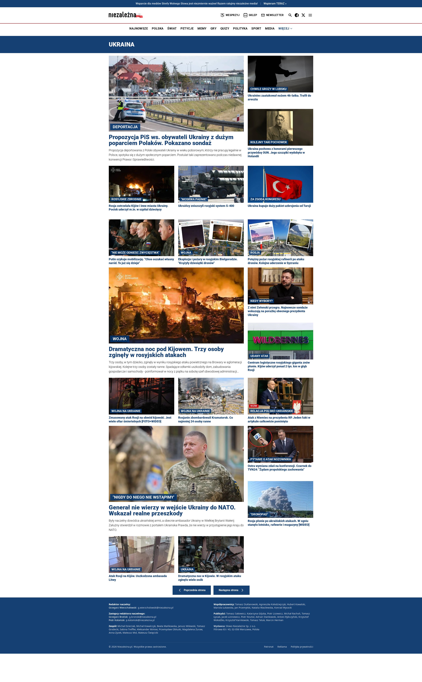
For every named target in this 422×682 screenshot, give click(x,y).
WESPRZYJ (233, 15)
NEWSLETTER (275, 15)
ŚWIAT (172, 28)
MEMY (202, 28)
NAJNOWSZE (138, 28)
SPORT (256, 28)
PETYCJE (187, 28)
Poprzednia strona (195, 590)
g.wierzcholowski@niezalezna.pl (155, 607)
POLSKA (157, 28)
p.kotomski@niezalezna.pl (140, 620)
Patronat (268, 646)
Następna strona (228, 590)
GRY (213, 28)
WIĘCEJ (283, 28)
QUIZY (224, 28)
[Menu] (310, 15)
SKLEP (253, 15)
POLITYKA (240, 28)
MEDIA (269, 28)
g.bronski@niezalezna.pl (142, 616)
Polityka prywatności (302, 646)
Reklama (282, 646)
